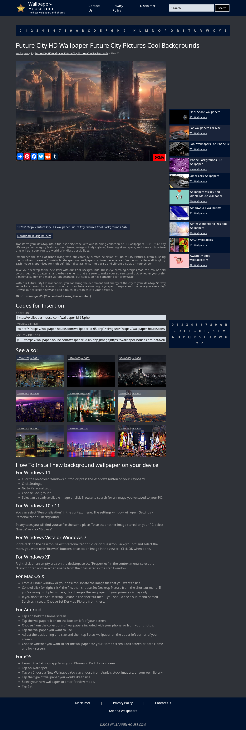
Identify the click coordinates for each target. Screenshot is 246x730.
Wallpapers (22, 53)
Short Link (23, 313)
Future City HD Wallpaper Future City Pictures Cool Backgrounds (71, 53)
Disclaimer (147, 6)
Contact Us (163, 703)
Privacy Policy (123, 703)
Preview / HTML (27, 324)
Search (222, 8)
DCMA (159, 157)
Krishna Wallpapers (123, 711)
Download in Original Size (34, 236)
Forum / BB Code (28, 335)
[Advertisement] (91, 194)
